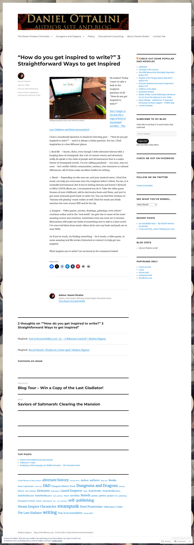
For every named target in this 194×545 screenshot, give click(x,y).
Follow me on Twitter (152, 177)
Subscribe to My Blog (151, 119)
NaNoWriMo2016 (26, 496)
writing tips (23, 95)
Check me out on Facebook (155, 158)
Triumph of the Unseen (148, 70)
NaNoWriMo (94, 491)
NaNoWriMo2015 (111, 491)
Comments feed (145, 275)
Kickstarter (43, 490)
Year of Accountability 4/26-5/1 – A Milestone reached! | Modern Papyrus (67, 338)
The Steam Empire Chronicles (33, 36)
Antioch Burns (75, 481)
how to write (23, 92)
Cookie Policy (57, 541)
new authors (58, 496)
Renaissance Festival (26, 501)
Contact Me (159, 36)
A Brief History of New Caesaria (29, 481)
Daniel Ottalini (24, 81)
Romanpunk (47, 501)
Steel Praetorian (91, 506)
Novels (85, 495)
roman (39, 501)
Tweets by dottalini (145, 186)
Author (85, 480)
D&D (46, 486)
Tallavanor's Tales (27, 463)
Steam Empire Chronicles (37, 506)
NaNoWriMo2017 (43, 495)
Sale (54, 501)
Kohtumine (55, 491)
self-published (62, 501)
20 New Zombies (146, 106)
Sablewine (143, 67)
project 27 (112, 495)
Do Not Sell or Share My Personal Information (74, 532)
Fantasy (122, 486)
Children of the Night (147, 89)
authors (95, 480)
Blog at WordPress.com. (44, 532)
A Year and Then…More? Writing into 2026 (156, 229)
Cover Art (38, 486)
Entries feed (144, 272)
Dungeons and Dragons (68, 36)
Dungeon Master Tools (63, 486)
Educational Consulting (110, 36)
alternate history (55, 480)
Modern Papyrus (25, 532)
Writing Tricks (34, 95)
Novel (66, 496)
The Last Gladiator (30, 512)
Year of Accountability (70, 513)
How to (21, 89)
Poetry (91, 36)
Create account (145, 267)
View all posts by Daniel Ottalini (72, 301)
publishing (122, 496)
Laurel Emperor (71, 490)
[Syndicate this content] (137, 58)
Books (112, 480)
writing (50, 512)
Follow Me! (142, 141)
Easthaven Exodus (146, 92)
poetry (102, 495)
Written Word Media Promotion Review (36, 460)
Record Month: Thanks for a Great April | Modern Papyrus (59, 350)
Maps (85, 491)
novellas (75, 495)
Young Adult (88, 513)
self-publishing (81, 500)
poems (94, 495)
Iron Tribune (30, 491)
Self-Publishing (31, 89)
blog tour (104, 481)
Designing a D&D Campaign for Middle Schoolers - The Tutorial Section (50, 465)
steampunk (68, 506)
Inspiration (33, 92)
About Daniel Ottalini (138, 36)
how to (21, 491)
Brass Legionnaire (26, 486)
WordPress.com (145, 278)
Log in (141, 270)
